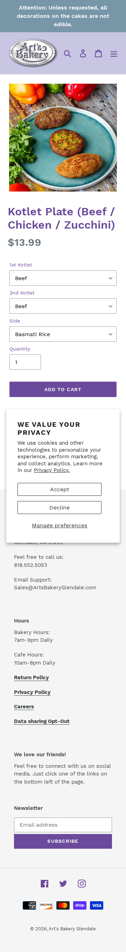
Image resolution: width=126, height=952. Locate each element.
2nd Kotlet (22, 293)
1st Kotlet (20, 264)
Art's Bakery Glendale (72, 928)
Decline (59, 507)
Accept (59, 489)
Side (14, 321)
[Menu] (113, 53)
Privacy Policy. (52, 470)
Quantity (19, 349)
